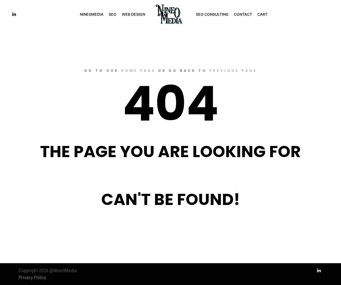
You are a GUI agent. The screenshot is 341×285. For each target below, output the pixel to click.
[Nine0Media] (170, 14)
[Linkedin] (14, 14)
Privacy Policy (32, 277)
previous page (233, 70)
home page (138, 70)
